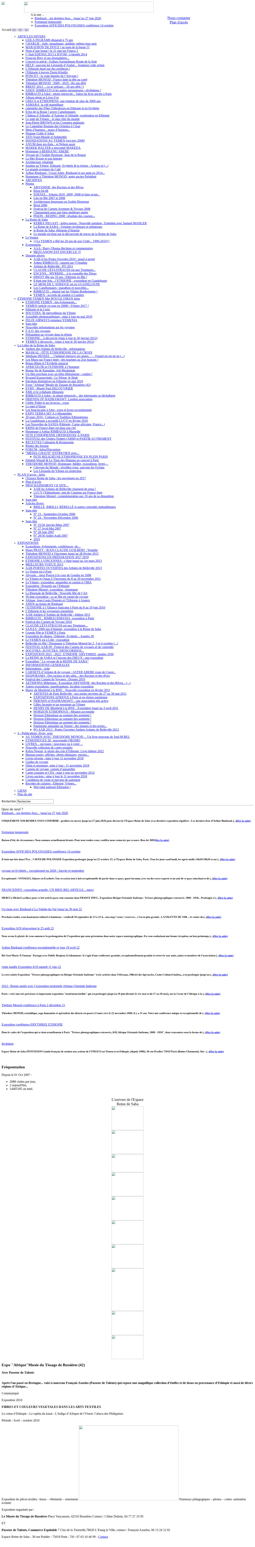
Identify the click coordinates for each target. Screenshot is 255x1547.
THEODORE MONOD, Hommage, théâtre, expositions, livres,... (67, 464)
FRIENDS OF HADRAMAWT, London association (59, 399)
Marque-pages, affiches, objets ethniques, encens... (57, 754)
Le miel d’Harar (36, 406)
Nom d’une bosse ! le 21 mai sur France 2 (52, 50)
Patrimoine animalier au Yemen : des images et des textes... (70, 726)
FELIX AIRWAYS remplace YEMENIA (51, 320)
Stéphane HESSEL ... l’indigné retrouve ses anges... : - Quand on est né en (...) (75, 356)
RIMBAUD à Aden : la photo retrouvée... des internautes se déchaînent (70, 395)
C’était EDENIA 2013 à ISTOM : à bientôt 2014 (56, 54)
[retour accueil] (3, 3)
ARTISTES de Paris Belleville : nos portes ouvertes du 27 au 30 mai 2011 (80, 693)
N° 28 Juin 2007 (43, 532)
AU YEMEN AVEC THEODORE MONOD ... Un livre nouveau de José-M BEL (78, 736)
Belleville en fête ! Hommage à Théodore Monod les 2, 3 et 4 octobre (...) (72, 643)
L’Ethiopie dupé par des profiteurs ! (48, 68)
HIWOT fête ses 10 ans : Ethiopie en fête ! (60, 277)
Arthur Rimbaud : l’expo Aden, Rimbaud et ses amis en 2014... (65, 173)
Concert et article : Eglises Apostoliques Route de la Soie (61, 61)
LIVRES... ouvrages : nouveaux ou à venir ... (54, 744)
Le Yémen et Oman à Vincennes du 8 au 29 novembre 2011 (63, 578)
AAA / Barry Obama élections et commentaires (63, 248)
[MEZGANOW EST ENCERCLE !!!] (127, 1334)
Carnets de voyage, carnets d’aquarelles (50, 769)
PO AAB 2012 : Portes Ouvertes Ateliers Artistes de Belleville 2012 (76, 729)
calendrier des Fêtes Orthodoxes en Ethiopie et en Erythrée (62, 108)
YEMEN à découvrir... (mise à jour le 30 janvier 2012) (60, 341)
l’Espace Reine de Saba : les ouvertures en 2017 (56, 478)
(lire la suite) (243, 820)
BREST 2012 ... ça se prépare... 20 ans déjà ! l (55, 86)
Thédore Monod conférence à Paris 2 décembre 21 (33, 1005)
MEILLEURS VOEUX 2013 (44, 564)
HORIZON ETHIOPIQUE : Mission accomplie (63, 711)
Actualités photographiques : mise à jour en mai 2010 (59, 316)
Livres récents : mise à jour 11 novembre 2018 (54, 758)
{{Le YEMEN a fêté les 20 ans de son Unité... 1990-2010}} (71, 241)
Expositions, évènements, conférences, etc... (53, 546)
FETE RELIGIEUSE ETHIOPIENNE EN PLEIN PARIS (70, 456)
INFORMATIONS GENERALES (48, 665)
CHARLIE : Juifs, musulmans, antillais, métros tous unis (61, 43)
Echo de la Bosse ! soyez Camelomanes (51, 112)
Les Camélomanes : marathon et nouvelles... (61, 288)
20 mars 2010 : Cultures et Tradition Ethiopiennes (57, 417)
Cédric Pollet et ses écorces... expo (47, 402)
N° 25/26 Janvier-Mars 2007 (51, 525)
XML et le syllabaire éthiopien (45, 392)
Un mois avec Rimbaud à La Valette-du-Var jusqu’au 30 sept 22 (42, 909)
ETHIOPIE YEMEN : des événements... (51, 302)
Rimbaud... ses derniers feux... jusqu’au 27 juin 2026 (68, 18)
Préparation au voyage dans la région (49, 334)
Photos (30, 183)
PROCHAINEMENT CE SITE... (47, 485)
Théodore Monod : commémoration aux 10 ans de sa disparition (73, 496)
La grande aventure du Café (43, 169)
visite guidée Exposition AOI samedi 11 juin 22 (31, 967)
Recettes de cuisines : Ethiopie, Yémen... (51, 783)
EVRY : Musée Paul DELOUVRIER (49, 388)
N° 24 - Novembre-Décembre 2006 (55, 517)
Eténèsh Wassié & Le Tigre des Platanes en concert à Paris (62, 460)
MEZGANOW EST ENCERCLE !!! (57, 252)
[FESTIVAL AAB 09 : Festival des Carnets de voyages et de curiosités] (127, 1358)
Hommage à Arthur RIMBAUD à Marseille (53, 431)
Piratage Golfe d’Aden (40, 133)
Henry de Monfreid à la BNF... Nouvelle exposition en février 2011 (68, 690)
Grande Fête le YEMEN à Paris (45, 632)
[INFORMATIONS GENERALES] (127, 1153)
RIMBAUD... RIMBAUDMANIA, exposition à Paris (60, 618)
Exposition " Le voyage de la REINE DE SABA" (57, 661)
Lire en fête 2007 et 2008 (49, 198)
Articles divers (35, 503)
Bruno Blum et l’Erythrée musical (47, 363)
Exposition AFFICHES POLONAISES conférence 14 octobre (74, 25)
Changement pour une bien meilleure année (60, 212)
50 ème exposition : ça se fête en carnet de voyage (57, 596)
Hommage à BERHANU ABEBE (47, 151)
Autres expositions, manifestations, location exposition (60, 686)
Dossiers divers (35, 255)
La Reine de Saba (37, 219)
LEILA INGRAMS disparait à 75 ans (49, 40)
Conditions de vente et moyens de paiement (53, 780)
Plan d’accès (33, 481)
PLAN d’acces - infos (31, 474)
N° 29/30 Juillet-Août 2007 (50, 535)
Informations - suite (38, 668)
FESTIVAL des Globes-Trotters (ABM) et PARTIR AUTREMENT (68, 438)
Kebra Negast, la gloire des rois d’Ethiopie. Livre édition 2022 (65, 751)
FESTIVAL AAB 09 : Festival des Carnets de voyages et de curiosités (70, 647)
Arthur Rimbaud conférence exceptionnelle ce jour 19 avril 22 (40, 947)
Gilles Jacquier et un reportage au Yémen (59, 704)
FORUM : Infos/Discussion (43, 449)
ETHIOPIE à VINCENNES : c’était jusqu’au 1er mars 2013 (64, 560)
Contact (103, 1536)
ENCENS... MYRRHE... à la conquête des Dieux (65, 273)
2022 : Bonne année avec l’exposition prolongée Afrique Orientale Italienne (49, 986)
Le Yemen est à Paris (39, 571)
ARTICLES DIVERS (31, 36)
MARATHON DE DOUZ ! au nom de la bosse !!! (57, 47)
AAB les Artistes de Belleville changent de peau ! (64, 489)
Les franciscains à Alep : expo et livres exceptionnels (59, 410)
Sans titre (31, 323)
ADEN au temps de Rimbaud (44, 604)
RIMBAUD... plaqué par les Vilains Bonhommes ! (65, 291)
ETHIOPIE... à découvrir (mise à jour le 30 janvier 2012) (61, 338)
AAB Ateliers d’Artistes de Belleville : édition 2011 (58, 614)
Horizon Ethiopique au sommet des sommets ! (62, 715)
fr (14, 29)
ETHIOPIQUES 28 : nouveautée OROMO (53, 740)
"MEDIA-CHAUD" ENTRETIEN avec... (52, 453)
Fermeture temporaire (48, 22)
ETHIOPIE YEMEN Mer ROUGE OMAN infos (49, 298)
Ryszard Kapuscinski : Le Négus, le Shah (52, 377)
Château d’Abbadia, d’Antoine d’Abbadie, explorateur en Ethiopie (67, 115)
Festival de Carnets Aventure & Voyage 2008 (61, 209)
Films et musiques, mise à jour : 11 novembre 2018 (57, 765)
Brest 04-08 (40, 191)
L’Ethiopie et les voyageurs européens (49, 611)
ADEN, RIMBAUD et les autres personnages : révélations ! (63, 90)
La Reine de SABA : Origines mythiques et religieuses (67, 226)
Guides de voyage (37, 762)
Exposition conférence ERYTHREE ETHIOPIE (32, 1024)
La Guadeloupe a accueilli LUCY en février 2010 (57, 420)
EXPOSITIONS (28, 543)
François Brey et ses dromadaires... (47, 58)
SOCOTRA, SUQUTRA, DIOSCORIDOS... (55, 650)
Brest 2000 (40, 205)
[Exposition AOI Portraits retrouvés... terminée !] (127, 1171)
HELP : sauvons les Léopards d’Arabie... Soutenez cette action (65, 65)
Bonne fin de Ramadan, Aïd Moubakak (50, 370)
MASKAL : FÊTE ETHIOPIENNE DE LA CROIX (59, 352)
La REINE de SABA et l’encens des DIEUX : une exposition (64, 657)
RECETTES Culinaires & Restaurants (50, 442)
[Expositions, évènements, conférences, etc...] (127, 1267)
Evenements (33, 244)
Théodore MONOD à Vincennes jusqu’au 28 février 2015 (62, 553)
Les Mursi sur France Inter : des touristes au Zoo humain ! (62, 359)
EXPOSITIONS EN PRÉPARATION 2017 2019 (57, 557)
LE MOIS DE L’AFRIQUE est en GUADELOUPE (66, 284)
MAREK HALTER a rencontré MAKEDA (53, 147)
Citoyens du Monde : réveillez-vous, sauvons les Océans (68, 467)
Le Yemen (32, 237)
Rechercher (9, 801)
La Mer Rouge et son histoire (44, 158)
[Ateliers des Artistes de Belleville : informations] (127, 1129)
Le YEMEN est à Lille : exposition (47, 640)
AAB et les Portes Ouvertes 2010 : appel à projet (64, 259)
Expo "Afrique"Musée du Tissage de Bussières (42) (58, 385)
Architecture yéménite (39, 162)
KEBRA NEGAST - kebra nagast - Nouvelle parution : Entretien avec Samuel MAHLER (90, 223)
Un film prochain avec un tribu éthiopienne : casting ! (59, 374)
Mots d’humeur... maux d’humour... (48, 129)
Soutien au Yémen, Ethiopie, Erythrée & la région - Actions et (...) (67, 165)
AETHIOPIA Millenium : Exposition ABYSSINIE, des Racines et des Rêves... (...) (78, 683)
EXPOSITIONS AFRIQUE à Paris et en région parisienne (70, 697)
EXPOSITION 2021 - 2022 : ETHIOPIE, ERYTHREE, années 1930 (70, 654)
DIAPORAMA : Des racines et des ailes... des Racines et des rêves (68, 675)
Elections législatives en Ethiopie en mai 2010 (54, 381)
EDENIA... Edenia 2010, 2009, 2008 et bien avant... (66, 194)
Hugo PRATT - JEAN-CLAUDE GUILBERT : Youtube (62, 550)
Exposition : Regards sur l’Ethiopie (48, 586)
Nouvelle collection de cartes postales (49, 747)
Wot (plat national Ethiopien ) (52, 787)
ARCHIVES (34, 180)
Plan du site (25, 794)
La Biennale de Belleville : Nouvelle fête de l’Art (56, 593)
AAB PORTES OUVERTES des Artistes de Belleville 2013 (64, 568)
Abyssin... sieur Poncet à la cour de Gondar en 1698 (58, 575)
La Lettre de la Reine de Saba (36, 345)
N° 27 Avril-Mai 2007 (47, 528)
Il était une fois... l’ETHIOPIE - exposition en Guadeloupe (70, 280)
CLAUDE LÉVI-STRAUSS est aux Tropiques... (64, 270)
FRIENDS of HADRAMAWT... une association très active (70, 701)
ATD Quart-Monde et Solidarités (46, 137)
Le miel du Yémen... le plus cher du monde (53, 119)
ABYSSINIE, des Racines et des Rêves (58, 187)
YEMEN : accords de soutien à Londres (58, 295)
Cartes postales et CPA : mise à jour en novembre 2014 (60, 772)
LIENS (22, 790)
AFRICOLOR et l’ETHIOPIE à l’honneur (52, 367)
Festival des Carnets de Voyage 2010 (49, 622)
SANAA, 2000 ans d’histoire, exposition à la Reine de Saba (63, 629)
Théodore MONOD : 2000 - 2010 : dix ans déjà (56, 83)
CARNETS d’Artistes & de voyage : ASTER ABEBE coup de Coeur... (71, 672)
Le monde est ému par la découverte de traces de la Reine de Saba (74, 234)
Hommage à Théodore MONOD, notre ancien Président (61, 176)
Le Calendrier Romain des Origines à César (53, 126)
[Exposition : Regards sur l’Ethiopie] (127, 1243)
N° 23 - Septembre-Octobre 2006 (54, 514)
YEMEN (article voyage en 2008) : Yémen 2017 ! (57, 305)
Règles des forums (37, 446)
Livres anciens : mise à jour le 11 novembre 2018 (56, 776)
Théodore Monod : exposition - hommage (52, 589)
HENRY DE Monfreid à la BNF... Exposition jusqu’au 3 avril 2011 (75, 708)
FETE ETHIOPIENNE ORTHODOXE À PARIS (57, 435)
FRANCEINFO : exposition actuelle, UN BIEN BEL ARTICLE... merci (48, 890)
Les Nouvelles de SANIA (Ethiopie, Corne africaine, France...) (65, 424)
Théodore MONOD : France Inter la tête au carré (56, 79)
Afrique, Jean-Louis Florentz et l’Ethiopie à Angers (58, 600)
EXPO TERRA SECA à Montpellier (49, 413)
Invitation (8, 1043)
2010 (36, 539)
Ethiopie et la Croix (38, 309)
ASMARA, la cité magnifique (44, 104)
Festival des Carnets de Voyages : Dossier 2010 (55, 679)
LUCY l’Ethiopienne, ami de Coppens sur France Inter (67, 492)
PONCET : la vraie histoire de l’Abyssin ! (52, 76)
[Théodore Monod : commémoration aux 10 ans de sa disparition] (127, 1310)
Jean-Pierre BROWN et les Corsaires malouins (55, 122)
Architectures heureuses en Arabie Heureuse (61, 201)
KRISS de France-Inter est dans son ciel (51, 428)
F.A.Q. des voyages (38, 331)
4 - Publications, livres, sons (35, 733)
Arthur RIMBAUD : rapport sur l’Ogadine (60, 262)
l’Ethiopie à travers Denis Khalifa (47, 72)
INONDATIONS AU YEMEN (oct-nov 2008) (55, 140)
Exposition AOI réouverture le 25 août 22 (28, 928)
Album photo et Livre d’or (42, 97)
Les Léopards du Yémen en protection (57, 471)
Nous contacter (178, 18)
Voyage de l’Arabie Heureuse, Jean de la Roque (56, 155)
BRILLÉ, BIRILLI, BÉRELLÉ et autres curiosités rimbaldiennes (74, 507)
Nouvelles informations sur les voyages (50, 327)
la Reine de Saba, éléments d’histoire (56, 230)
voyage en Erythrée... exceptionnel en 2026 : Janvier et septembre (43, 870)
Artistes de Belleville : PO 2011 (53, 266)
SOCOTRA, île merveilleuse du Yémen (51, 313)
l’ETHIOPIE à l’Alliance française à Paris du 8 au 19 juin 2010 (65, 607)
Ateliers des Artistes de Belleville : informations (55, 349)
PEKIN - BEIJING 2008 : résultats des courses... (64, 216)
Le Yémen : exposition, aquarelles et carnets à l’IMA (59, 582)
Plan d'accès (179, 22)
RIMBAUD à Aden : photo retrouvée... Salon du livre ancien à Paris (69, 94)
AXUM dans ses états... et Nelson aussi (50, 144)
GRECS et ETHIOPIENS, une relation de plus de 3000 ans (63, 101)
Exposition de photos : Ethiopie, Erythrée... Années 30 (60, 636)
